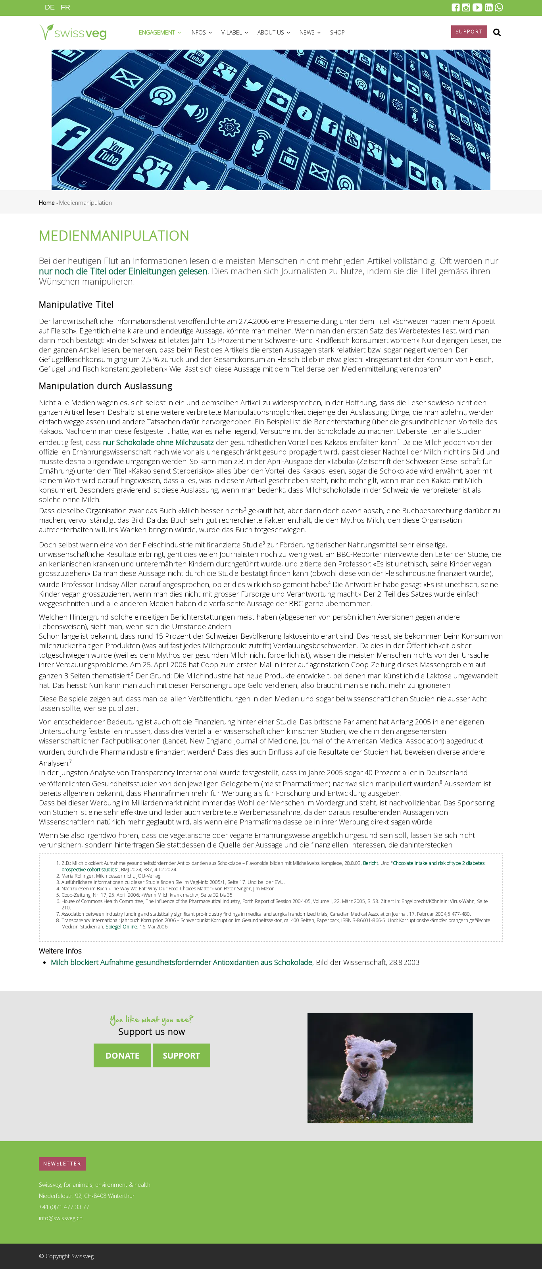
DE (50, 7)
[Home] (72, 31)
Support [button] (469, 31)
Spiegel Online (121, 926)
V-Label (232, 32)
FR (65, 7)
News (308, 32)
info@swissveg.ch (61, 1218)
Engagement (158, 32)
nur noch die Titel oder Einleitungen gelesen (123, 271)
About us (272, 32)
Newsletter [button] (62, 1163)
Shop (337, 32)
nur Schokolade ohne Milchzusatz (158, 442)
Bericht (370, 863)
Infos (199, 32)
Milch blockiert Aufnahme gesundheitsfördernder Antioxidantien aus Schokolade (181, 962)
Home (47, 202)
